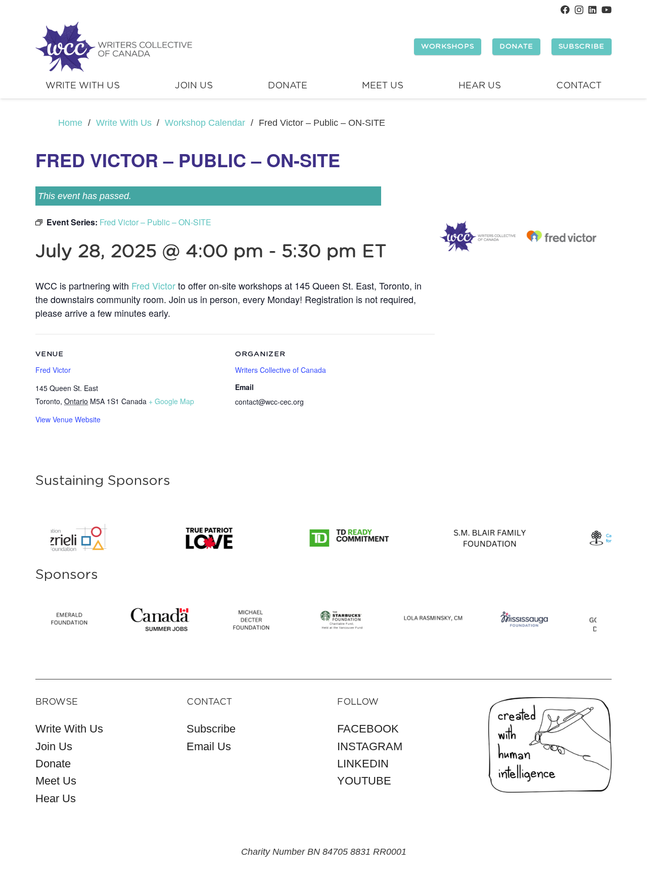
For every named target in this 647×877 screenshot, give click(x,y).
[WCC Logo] (113, 47)
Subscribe (211, 728)
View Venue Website (68, 419)
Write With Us (69, 728)
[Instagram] (579, 10)
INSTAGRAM (369, 746)
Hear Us (55, 798)
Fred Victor (153, 285)
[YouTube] (607, 9)
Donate (53, 763)
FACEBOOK (368, 728)
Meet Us (55, 780)
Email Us (209, 746)
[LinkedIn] (592, 9)
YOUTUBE (364, 780)
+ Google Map (171, 401)
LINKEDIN (363, 763)
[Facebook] (565, 9)
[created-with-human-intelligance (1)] (550, 745)
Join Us (53, 746)
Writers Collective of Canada (280, 370)
